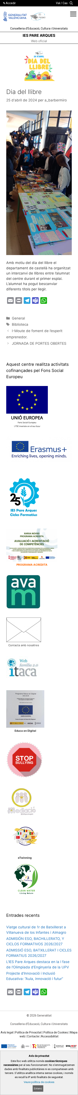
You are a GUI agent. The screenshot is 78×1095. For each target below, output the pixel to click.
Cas (65, 3)
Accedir (11, 3)
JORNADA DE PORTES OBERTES (39, 343)
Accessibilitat (49, 1036)
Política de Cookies (55, 1032)
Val (58, 3)
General (18, 318)
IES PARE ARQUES (39, 35)
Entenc (38, 1088)
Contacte (33, 1036)
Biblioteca (20, 324)
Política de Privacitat (28, 1032)
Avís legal (7, 1032)
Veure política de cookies (39, 1082)
